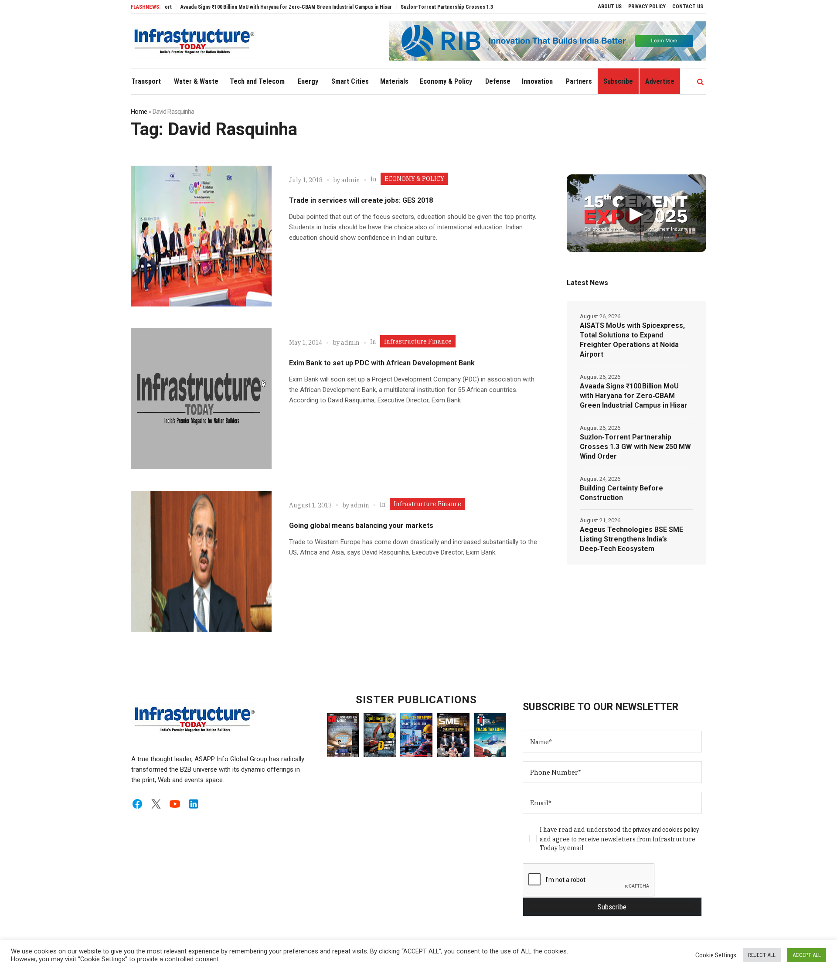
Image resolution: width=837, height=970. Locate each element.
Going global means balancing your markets (361, 525)
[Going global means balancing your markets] (201, 561)
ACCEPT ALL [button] (807, 955)
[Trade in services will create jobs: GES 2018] (201, 236)
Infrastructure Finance (418, 341)
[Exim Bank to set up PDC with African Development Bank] (201, 398)
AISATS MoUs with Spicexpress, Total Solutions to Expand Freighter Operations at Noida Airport (632, 339)
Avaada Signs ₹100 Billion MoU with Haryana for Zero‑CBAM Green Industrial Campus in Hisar (259, 7)
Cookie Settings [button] (715, 955)
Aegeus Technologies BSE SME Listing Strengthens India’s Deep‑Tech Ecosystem (631, 539)
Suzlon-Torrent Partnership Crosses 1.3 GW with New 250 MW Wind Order (458, 7)
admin (350, 180)
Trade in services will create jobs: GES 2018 (361, 200)
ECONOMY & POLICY (414, 179)
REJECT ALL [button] (762, 955)
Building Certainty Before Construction (621, 493)
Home (139, 112)
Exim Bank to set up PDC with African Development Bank (382, 363)
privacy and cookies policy (666, 830)
